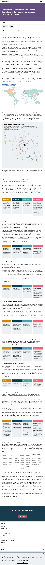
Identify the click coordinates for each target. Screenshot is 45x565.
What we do (4, 528)
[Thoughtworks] (5, 1)
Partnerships (4, 531)
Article (11, 26)
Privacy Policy (25, 560)
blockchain (28, 367)
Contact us (3, 544)
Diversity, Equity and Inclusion (7, 540)
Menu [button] (41, 1)
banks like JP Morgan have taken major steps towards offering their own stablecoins (20, 274)
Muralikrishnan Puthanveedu (10, 30)
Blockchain (5, 26)
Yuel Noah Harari (5, 41)
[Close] (43, 553)
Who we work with (5, 533)
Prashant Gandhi (23, 30)
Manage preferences (22, 562)
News (2, 537)
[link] (22, 516)
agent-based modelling (37, 485)
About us (3, 526)
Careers (3, 542)
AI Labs (3, 535)
